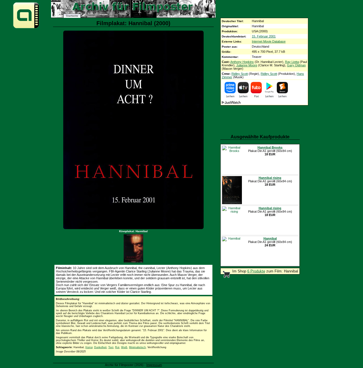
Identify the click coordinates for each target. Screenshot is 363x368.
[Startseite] (26, 28)
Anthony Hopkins (242, 62)
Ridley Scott (239, 73)
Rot (117, 347)
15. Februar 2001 (264, 36)
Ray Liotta (292, 62)
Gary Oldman (296, 65)
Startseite (72, 15)
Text (110, 347)
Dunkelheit (100, 347)
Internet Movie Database (269, 41)
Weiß (124, 347)
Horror (88, 347)
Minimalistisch (137, 347)
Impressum (154, 365)
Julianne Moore (246, 65)
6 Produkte (256, 271)
